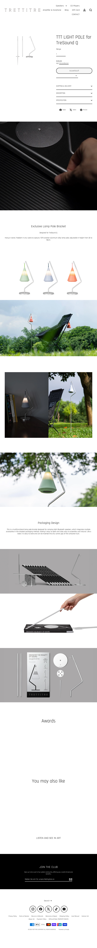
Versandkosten (64, 63)
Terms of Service (24, 916)
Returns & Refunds (37, 916)
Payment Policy (41, 919)
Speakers (60, 5)
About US (31, 919)
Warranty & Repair (51, 916)
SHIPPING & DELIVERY (63, 86)
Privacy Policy (13, 916)
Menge (58, 49)
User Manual (75, 916)
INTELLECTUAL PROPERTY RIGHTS (58, 919)
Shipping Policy (64, 916)
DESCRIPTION (60, 93)
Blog (66, 10)
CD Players (75, 5)
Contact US (85, 916)
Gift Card (76, 10)
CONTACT (76, 14)
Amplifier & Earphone (52, 10)
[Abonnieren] (70, 879)
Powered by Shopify (64, 929)
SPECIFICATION (61, 100)
